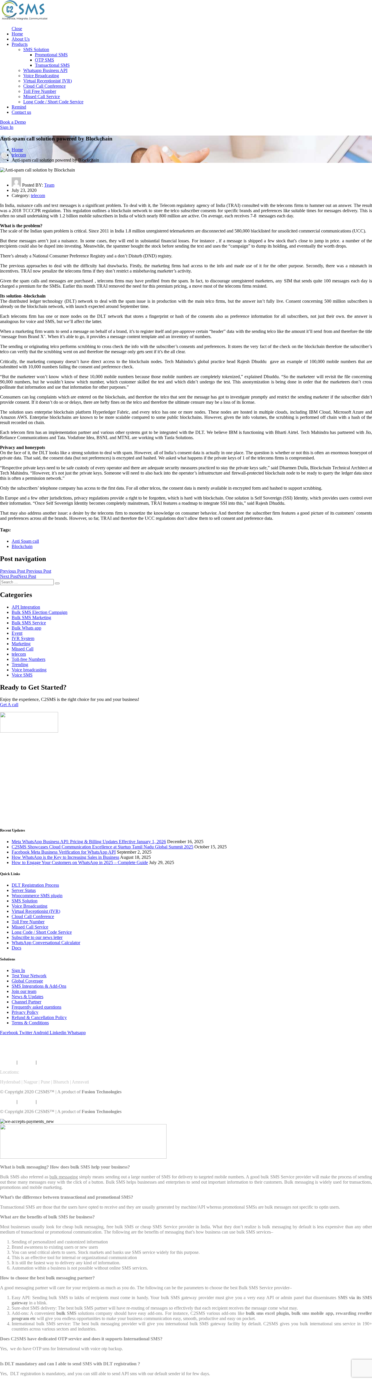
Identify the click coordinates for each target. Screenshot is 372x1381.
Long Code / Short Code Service (53, 101)
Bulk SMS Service (29, 622)
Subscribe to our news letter (37, 937)
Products (20, 44)
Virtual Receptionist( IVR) (47, 80)
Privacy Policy (25, 1012)
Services (7, 1062)
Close (17, 28)
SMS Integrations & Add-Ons (39, 986)
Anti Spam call (25, 541)
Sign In (18, 970)
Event (17, 633)
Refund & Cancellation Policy (39, 1017)
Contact (61, 1062)
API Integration (26, 607)
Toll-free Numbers (28, 659)
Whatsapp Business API (45, 70)
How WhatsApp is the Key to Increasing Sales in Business (65, 857)
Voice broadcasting (29, 669)
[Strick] (24, 18)
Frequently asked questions (36, 1007)
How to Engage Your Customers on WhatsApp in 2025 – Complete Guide (80, 862)
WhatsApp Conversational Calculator (46, 942)
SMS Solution (36, 49)
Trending (20, 664)
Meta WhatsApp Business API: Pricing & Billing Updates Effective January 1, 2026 (89, 841)
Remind (19, 106)
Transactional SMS (52, 65)
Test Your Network (29, 975)
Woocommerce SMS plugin (37, 895)
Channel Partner (26, 1001)
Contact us (21, 112)
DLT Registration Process (35, 885)
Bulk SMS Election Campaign (39, 612)
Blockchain (22, 546)
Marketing (21, 643)
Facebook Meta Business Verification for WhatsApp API (64, 852)
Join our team (24, 991)
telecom (19, 154)
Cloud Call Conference (44, 86)
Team (49, 185)
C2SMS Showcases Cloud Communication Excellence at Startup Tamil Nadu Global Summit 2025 (102, 846)
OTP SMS (44, 59)
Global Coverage (27, 980)
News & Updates (27, 996)
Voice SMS (22, 675)
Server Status (24, 890)
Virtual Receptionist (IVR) (36, 911)
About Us (21, 39)
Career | (45, 1062)
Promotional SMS (51, 54)
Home (17, 33)
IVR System (23, 638)
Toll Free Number (39, 91)
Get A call (9, 704)
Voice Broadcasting (41, 75)
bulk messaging (63, 1176)
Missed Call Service (41, 96)
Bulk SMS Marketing (31, 617)
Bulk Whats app (26, 627)
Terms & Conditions (30, 1022)
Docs (16, 947)
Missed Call (22, 648)
